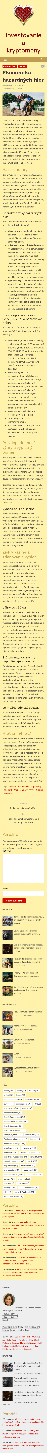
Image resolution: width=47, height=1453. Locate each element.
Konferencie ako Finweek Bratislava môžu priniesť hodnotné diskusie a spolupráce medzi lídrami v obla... (23, 1446)
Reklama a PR (24, 1337)
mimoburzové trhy (13, 1175)
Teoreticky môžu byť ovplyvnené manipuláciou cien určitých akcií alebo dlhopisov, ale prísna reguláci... (23, 1213)
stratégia (23, 1183)
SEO (16, 1337)
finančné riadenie (13, 1126)
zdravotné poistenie (24, 1192)
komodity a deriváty (14, 1161)
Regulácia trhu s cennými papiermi (28, 1012)
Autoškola (7, 1340)
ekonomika (24, 786)
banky (21, 1091)
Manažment (23, 1340)
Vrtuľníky (35, 1337)
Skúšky (12, 1349)
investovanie (11, 1148)
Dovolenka (28, 1349)
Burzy (16, 1054)
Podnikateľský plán (10, 1346)
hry (32, 790)
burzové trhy (32, 1099)
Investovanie (15, 1330)
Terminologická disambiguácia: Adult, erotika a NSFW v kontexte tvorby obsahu (29, 920)
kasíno (40, 790)
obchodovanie (33, 1175)
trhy (7, 1192)
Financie (6, 1330)
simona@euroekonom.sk (12, 1311)
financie (27, 1108)
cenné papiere (23, 1104)
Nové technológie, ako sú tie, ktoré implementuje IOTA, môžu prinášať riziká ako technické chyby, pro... (21, 1434)
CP (38, 1104)
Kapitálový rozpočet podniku (25, 1026)
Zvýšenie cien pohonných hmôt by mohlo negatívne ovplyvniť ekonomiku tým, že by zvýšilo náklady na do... (23, 1249)
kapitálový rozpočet (30, 1152)
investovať (29, 1148)
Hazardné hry (10, 66)
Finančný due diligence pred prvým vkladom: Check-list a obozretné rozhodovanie (28, 962)
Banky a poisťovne (10, 1327)
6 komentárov (27, 1058)
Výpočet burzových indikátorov (26, 1068)
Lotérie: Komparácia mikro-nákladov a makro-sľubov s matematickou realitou (28, 948)
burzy (8, 1104)
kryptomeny (28, 1166)
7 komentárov (27, 1016)
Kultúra (5, 1349)
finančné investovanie (15, 1122)
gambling (37, 786)
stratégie (10, 1188)
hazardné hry (21, 790)
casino (13, 786)
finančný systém (12, 1135)
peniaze (9, 793)
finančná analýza (12, 1113)
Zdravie (33, 1343)
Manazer (8, 86)
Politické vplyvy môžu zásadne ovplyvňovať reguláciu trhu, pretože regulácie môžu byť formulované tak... (23, 1422)
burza (20, 1095)
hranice (35, 1139)
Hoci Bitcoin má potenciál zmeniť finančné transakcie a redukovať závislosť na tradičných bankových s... (23, 1272)
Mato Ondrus (27, 1373)
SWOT (39, 1343)
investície (10, 1152)
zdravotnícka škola (13, 1197)
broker (8, 1095)
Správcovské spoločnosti (24, 1040)
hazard (8, 790)
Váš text (7, 851)
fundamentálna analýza (15, 1139)
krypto (32, 1161)
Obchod (19, 1349)
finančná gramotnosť (14, 1117)
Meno (5, 888)
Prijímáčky (33, 1340)
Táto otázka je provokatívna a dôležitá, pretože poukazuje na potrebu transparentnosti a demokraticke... (22, 1261)
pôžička (9, 1183)
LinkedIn (6, 1320)
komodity (36, 1157)
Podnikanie (7, 1343)
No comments (37, 1373)
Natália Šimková (28, 1402)
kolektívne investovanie (15, 1157)
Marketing (34, 1346)
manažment (30, 1170)
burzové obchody (13, 1099)
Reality (15, 1340)
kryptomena (11, 1166)
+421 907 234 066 (10, 1314)
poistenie (24, 1179)
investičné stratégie (14, 1144)
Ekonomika (24, 1343)
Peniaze (23, 66)
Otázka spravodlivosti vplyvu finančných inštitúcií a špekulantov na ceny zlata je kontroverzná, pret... (23, 1225)
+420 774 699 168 (10, 1317)
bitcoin (33, 1091)
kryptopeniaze (12, 1170)
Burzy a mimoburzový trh (28, 1327)
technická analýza (29, 1188)
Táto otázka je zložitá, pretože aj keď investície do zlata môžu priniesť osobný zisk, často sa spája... (23, 1237)
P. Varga (25, 1385)
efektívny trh (11, 1108)
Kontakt (25, 1330)
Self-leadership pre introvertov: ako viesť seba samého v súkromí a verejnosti (28, 990)
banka (8, 1091)
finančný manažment (14, 1130)
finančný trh (32, 1135)
